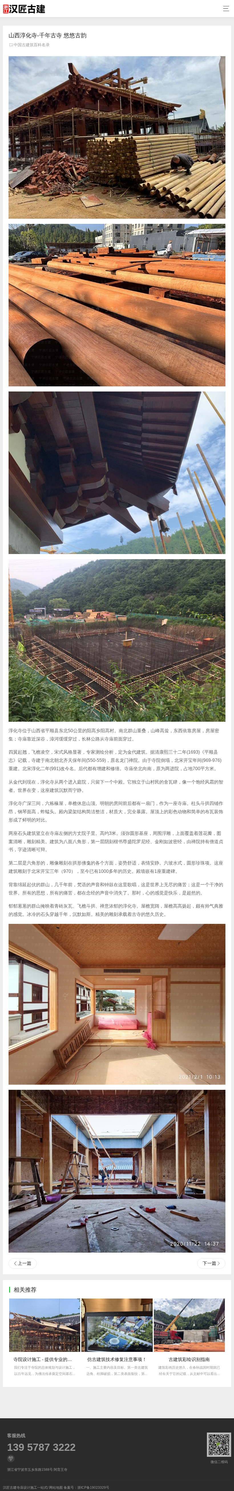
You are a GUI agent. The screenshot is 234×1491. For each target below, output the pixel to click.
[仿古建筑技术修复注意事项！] (44, 1325)
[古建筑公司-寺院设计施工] (24, 8)
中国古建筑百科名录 (32, 44)
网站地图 (56, 1488)
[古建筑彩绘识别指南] (117, 1325)
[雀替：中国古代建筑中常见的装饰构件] (189, 1325)
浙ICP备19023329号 (93, 1488)
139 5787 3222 (41, 1447)
